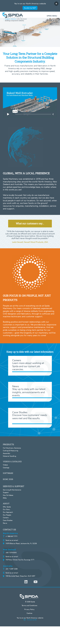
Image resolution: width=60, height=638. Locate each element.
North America (10, 533)
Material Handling (9, 456)
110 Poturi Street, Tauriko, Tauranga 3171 (20, 560)
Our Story (6, 509)
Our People (7, 515)
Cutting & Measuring (10, 451)
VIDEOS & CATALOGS (12, 461)
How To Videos (8, 495)
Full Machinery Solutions (12, 448)
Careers (6, 518)
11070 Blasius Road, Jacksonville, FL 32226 (21, 543)
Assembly (6, 453)
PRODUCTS (8, 444)
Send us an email (12, 540)
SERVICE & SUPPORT (13, 486)
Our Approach (8, 512)
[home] (30, 15)
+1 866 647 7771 (11, 536)
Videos (5, 465)
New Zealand (9, 549)
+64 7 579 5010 (11, 553)
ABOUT (6, 503)
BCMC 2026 (8, 479)
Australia (7, 566)
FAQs (5, 498)
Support (6, 492)
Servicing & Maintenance (12, 490)
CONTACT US (9, 529)
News (5, 523)
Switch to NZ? (30, 8)
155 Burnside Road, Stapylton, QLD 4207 (20, 576)
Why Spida (7, 507)
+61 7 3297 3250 (11, 569)
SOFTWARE (8, 473)
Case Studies (8, 520)
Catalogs (6, 468)
